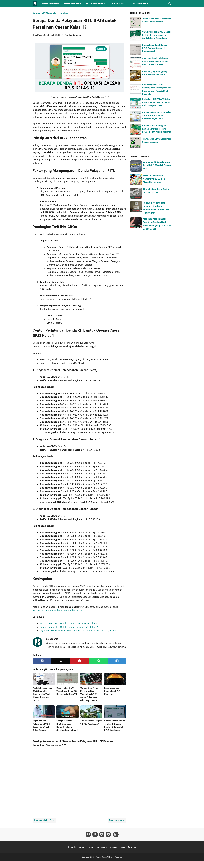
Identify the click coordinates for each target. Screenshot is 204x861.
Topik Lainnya (117, 3)
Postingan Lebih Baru (44, 820)
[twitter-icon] (95, 834)
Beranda (72, 847)
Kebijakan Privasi (117, 847)
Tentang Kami (138, 3)
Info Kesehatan (72, 3)
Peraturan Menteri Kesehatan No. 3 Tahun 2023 (57, 610)
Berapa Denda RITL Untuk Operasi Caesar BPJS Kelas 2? (69, 623)
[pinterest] (79, 661)
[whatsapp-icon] (116, 834)
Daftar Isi (131, 847)
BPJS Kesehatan (94, 3)
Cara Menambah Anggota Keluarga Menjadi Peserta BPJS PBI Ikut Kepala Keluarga (156, 128)
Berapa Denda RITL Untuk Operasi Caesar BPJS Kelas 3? (69, 627)
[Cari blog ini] (169, 3)
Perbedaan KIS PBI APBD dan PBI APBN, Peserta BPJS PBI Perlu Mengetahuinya (156, 102)
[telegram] (117, 661)
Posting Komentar (73, 35)
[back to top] (198, 855)
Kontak (91, 847)
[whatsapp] (98, 661)
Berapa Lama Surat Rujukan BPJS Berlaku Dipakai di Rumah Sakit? (155, 48)
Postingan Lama (116, 820)
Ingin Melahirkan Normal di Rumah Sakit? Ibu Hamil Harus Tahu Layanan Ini (79, 630)
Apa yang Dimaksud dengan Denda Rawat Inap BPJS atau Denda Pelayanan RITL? (155, 61)
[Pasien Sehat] (35, 3)
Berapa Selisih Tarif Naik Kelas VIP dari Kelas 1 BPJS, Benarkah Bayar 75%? (156, 115)
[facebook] (42, 661)
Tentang (81, 847)
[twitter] (60, 661)
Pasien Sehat (101, 857)
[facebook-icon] (88, 834)
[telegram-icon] (108, 834)
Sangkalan (102, 847)
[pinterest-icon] (101, 834)
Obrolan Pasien (50, 3)
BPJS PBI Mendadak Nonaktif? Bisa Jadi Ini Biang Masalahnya (154, 179)
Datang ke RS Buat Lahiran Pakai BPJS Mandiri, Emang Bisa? (157, 165)
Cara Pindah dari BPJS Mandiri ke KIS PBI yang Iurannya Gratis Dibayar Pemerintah (156, 35)
